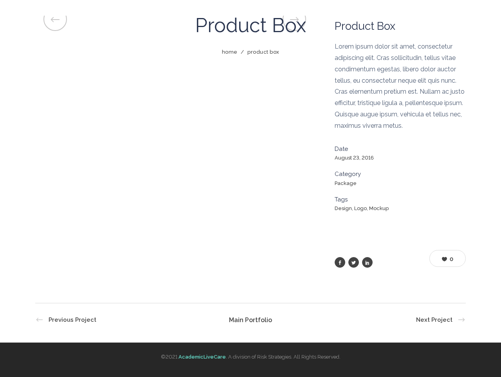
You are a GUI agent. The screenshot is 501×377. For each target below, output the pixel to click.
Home (230, 51)
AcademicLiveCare (202, 357)
